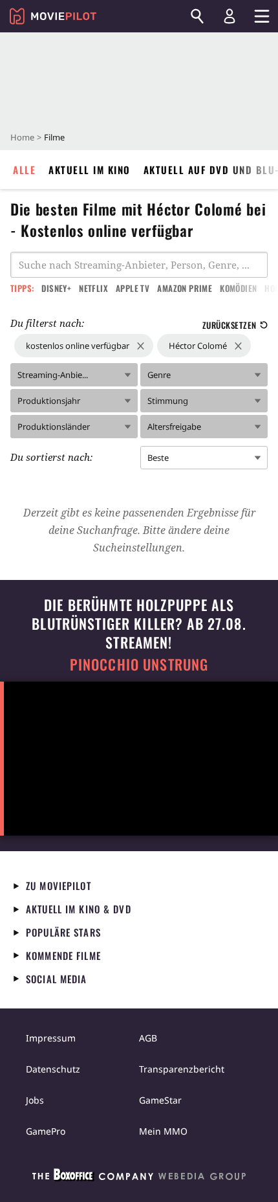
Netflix (93, 288)
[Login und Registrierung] (229, 16)
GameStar (160, 1100)
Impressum (51, 1038)
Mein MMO (163, 1131)
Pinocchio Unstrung (139, 664)
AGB (148, 1038)
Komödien (238, 288)
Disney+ (56, 288)
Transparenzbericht (181, 1069)
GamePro (45, 1131)
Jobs (35, 1100)
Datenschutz (53, 1069)
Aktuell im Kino (89, 169)
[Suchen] (197, 16)
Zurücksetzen (229, 324)
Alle (24, 169)
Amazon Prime (184, 288)
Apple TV (132, 288)
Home (22, 137)
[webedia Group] (139, 1177)
